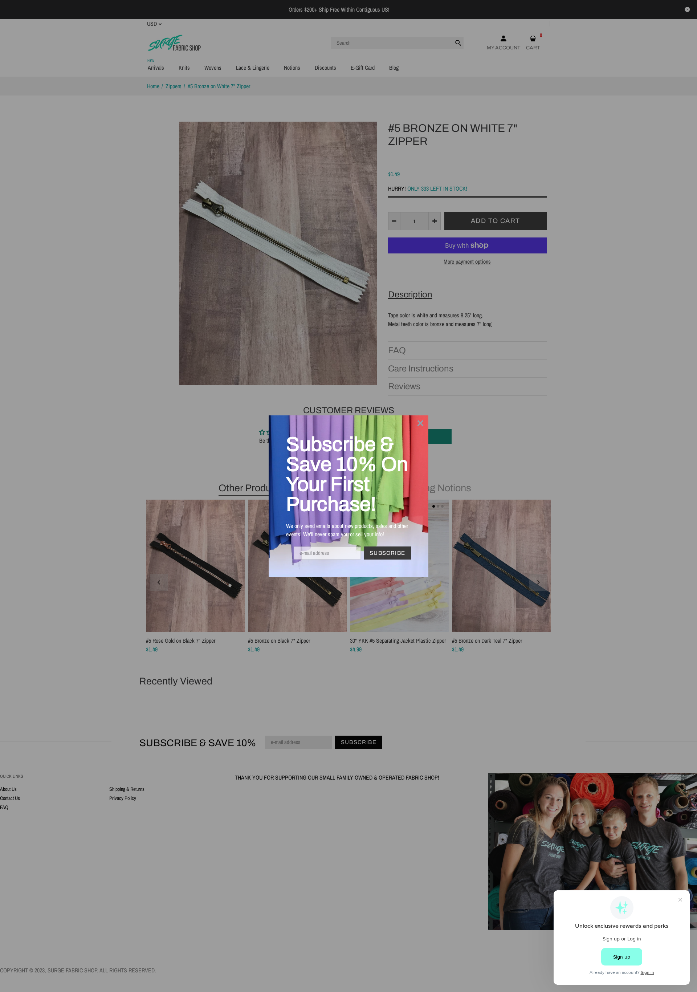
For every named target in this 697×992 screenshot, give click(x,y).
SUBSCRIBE (387, 553)
